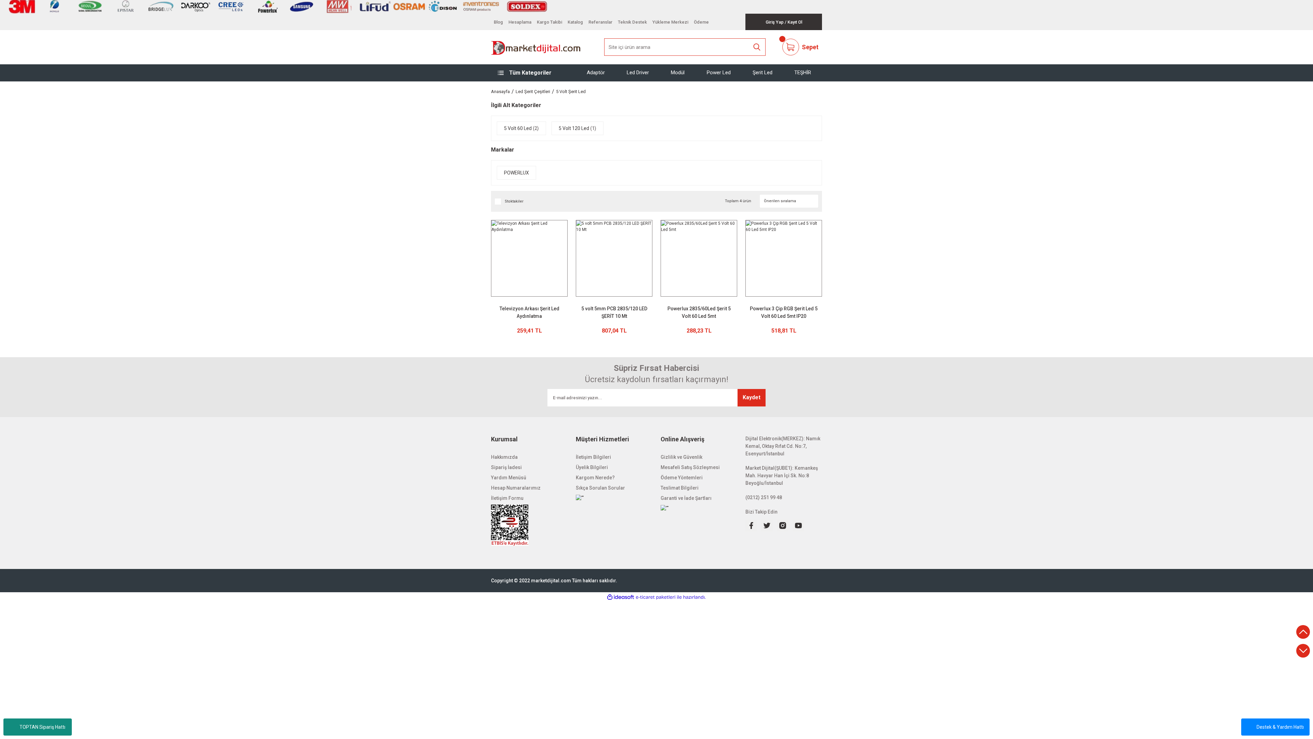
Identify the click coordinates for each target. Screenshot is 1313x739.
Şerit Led (762, 72)
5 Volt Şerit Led (571, 91)
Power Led (719, 72)
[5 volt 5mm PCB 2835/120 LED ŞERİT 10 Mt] (614, 258)
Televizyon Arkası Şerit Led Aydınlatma (529, 312)
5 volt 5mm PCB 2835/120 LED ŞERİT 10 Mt (614, 312)
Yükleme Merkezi (670, 22)
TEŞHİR (802, 72)
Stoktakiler (514, 201)
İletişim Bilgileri (593, 457)
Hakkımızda (504, 457)
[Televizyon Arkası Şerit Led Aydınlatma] (529, 258)
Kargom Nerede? (595, 477)
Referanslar (600, 22)
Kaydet (751, 397)
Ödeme (701, 22)
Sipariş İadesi (506, 467)
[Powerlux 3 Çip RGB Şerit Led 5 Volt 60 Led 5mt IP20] (784, 258)
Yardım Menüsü (508, 477)
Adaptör (596, 72)
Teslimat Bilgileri (680, 488)
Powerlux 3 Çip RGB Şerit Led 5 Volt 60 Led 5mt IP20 (784, 312)
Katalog (575, 22)
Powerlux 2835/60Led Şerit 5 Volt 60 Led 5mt (699, 312)
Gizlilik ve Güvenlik (681, 457)
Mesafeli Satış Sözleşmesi (690, 467)
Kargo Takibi (549, 22)
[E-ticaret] (656, 597)
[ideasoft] (620, 597)
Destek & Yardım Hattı (1280, 727)
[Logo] (536, 47)
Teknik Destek (632, 22)
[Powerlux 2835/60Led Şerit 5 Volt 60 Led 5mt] (699, 258)
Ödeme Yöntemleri (682, 477)
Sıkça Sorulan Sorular (600, 488)
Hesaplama (519, 22)
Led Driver (638, 72)
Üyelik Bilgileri (592, 467)
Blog (498, 22)
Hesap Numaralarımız (516, 488)
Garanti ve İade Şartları (686, 498)
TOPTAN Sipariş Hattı (42, 727)
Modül (678, 72)
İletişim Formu (507, 498)
